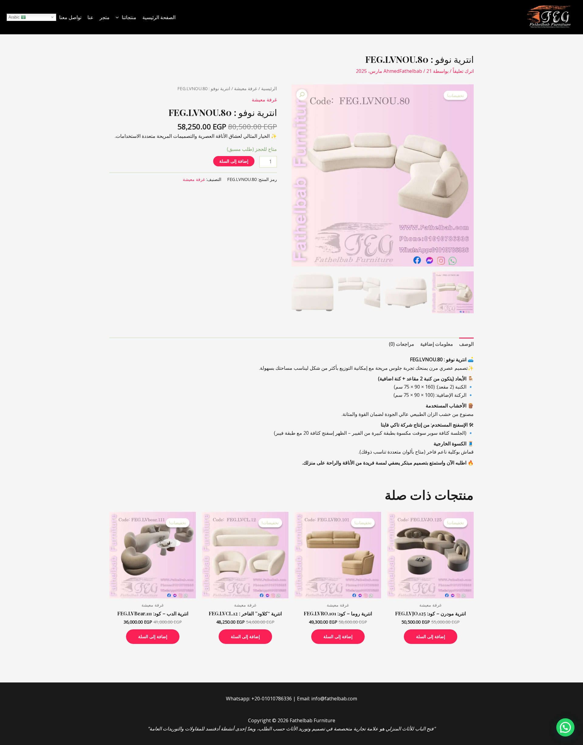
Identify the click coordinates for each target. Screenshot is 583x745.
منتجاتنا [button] (129, 17)
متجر (105, 17)
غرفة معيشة (245, 88)
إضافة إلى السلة (233, 161)
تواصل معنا (70, 17)
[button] (119, 17)
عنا (90, 17)
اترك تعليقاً (463, 71)
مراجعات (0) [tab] (401, 344)
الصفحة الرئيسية (159, 17)
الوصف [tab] (466, 344)
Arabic (15, 17)
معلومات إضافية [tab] (436, 344)
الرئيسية (269, 88)
